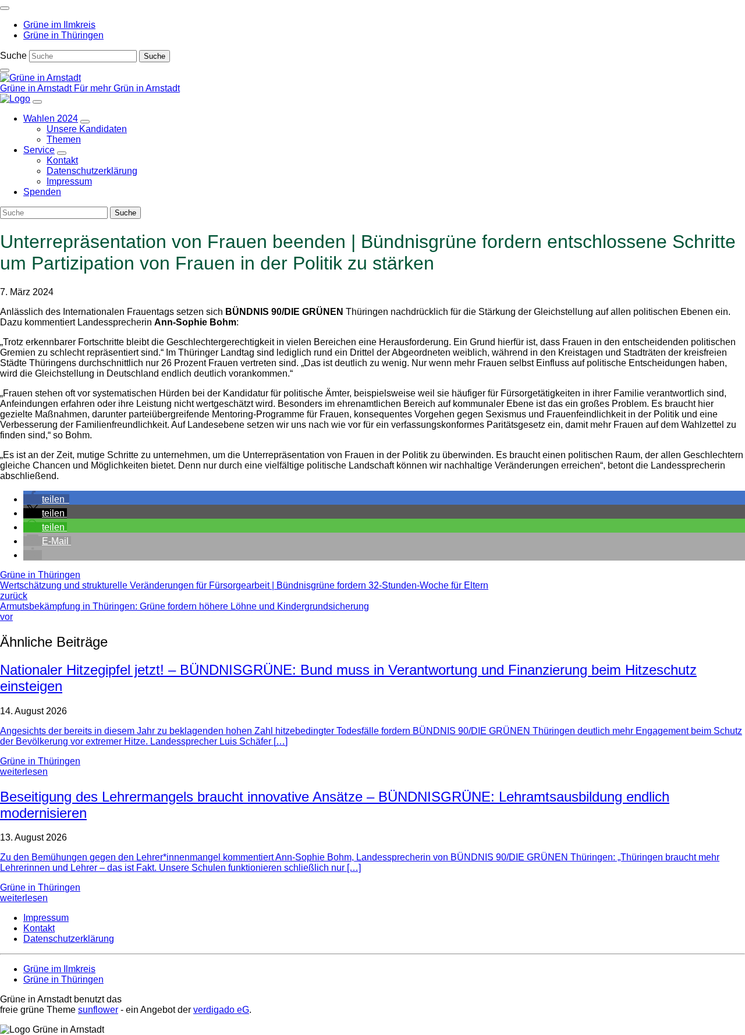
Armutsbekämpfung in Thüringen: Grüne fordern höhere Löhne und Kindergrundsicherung (184, 611)
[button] (46, 499)
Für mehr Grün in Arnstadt (127, 88)
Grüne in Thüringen (40, 575)
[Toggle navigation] (4, 8)
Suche (13, 56)
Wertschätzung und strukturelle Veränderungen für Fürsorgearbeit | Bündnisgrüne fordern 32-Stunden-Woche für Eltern (244, 590)
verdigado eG (221, 1010)
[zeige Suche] (4, 70)
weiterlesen (24, 772)
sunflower (98, 1010)
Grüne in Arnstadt (37, 88)
